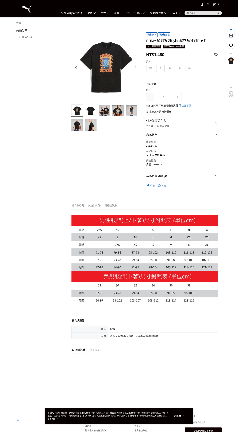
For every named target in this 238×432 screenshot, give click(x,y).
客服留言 (138, 426)
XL (189, 68)
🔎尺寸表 (151, 84)
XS (150, 68)
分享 (152, 185)
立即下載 (186, 105)
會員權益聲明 (140, 430)
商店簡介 (89, 426)
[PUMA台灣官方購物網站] (35, 9)
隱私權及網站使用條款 (95, 430)
